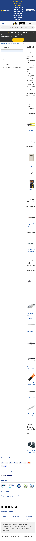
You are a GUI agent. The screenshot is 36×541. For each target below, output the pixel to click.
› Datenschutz (16, 516)
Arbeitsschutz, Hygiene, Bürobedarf (12, 67)
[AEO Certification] (18, 486)
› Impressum (4, 516)
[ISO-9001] (4, 486)
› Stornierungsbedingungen (26, 516)
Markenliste (16, 43)
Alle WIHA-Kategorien (8, 51)
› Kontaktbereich (5, 519)
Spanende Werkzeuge (8, 59)
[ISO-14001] (11, 486)
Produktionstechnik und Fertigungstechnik (9, 63)
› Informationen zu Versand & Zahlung (19, 519)
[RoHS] (25, 486)
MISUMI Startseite (5, 43)
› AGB (10, 516)
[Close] (33, 32)
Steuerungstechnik (8, 57)
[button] (30, 10)
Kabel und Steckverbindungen (10, 54)
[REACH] (32, 486)
